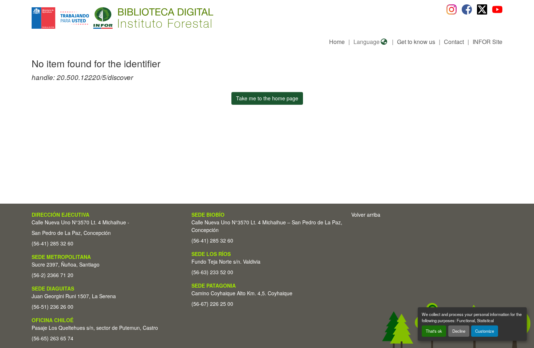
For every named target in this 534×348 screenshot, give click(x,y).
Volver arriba (365, 214)
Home (337, 41)
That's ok (434, 331)
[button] (91, 18)
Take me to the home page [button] (267, 98)
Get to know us (416, 41)
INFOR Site (487, 41)
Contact (454, 41)
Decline (458, 331)
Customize (484, 331)
